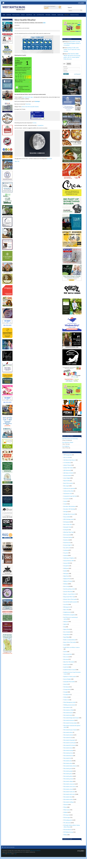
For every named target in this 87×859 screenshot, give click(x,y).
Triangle (65, 692)
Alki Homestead (67, 470)
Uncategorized (67, 694)
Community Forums (74, 14)
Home (4, 14)
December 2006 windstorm (70, 506)
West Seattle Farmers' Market (70, 730)
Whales (65, 807)
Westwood (66, 804)
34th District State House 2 (70, 460)
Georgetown (66, 565)
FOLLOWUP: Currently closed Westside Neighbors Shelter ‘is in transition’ (72, 43)
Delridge (65, 511)
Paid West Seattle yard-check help (70, 438)
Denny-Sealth (67, 516)
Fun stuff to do (67, 547)
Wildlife (65, 812)
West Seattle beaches (68, 712)
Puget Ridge (66, 637)
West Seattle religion (68, 781)
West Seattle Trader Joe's (69, 791)
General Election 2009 (69, 560)
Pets (64, 627)
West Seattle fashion (68, 732)
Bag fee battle (67, 480)
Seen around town (68, 654)
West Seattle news (68, 760)
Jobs (34, 14)
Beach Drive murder (68, 483)
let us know (49, 158)
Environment (67, 535)
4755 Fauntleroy (67, 462)
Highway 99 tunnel (68, 581)
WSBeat (65, 834)
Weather (67, 14)
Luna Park (66, 604)
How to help (66, 586)
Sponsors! (54, 14)
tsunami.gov (37, 101)
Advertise (8, 14)
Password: (65, 70)
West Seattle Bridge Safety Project (71, 718)
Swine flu (66, 684)
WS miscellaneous (68, 829)
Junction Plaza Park (68, 591)
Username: (65, 66)
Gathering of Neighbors (69, 558)
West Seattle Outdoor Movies (70, 766)
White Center (67, 810)
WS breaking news (68, 820)
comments (9, 853)
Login (64, 63)
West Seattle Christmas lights (70, 723)
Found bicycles (67, 542)
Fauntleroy (66, 540)
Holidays (66, 584)
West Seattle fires (67, 737)
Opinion (65, 624)
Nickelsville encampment (69, 614)
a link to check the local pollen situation (30, 106)
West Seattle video (68, 797)
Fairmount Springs (68, 537)
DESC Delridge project (69, 519)
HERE (44, 22)
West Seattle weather (68, 799)
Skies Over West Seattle (69, 662)
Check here (28, 104)
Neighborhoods (67, 612)
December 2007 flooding (69, 509)
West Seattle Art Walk (68, 710)
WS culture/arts (67, 822)
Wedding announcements (69, 705)
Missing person (67, 607)
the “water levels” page (28, 97)
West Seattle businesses (69, 720)
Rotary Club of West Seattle (70, 642)
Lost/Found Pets (40, 14)
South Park (66, 667)
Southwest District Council (70, 669)
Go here (34, 122)
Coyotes (65, 501)
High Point (66, 576)
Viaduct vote (66, 699)
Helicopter (66, 573)
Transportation (67, 689)
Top (15, 853)
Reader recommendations (69, 639)
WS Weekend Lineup (68, 832)
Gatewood (66, 555)
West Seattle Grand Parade (69, 742)
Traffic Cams (60, 14)
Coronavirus (66, 498)
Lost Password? (77, 74)
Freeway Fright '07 (68, 545)
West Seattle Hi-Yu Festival (69, 745)
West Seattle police (68, 773)
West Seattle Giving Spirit (69, 740)
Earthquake (66, 529)
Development (67, 522)
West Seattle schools (68, 789)
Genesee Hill (66, 563)
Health (65, 571)
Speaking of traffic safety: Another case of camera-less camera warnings (72, 49)
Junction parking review (69, 589)
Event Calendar (16, 14)
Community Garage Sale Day (70, 496)
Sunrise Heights (67, 679)
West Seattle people (68, 771)
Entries (3, 853)
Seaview (65, 651)
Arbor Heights (67, 478)
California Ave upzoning (69, 488)
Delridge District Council (69, 514)
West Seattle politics (68, 776)
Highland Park (67, 578)
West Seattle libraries (68, 755)
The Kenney (66, 687)
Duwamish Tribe (67, 527)
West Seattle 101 (67, 707)
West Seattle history (68, 748)
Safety (65, 645)
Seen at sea (66, 656)
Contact (23, 14)
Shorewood (66, 659)
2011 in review (67, 457)
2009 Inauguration (68, 455)
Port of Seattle (67, 632)
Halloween (66, 568)
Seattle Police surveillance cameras (72, 647)
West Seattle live (67, 758)
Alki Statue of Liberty (68, 473)
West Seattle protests (68, 779)
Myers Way (66, 609)
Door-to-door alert (68, 524)
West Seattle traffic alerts (69, 794)
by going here (40, 125)
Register (68, 63)
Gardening (66, 550)
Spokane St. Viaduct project (70, 676)
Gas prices (66, 553)
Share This (17, 161)
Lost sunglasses (65, 446)
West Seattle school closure (70, 786)
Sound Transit (67, 664)
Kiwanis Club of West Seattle (70, 599)
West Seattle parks (68, 768)
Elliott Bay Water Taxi (68, 532)
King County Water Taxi (69, 596)
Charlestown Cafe (68, 493)
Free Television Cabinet (67, 442)
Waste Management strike (69, 702)
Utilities (65, 697)
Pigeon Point (66, 629)
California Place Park (68, 491)
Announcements (67, 475)
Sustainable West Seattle (69, 681)
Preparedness (67, 634)
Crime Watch (29, 14)
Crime (65, 504)
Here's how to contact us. (35, 850)
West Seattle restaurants (69, 784)
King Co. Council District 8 (70, 594)
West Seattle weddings (69, 802)
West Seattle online (68, 763)
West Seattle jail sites (68, 753)
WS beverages (67, 817)
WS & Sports (66, 815)
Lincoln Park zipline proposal (70, 602)
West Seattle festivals (68, 735)
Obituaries (47, 14)
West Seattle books (68, 715)
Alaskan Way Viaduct (68, 467)
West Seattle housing (68, 750)
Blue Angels (66, 486)
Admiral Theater (67, 465)
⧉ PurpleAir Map (19, 81)
